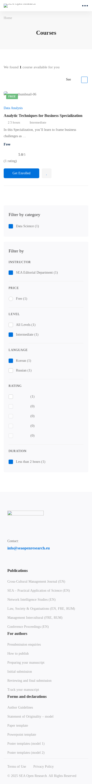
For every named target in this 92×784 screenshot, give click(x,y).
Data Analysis (13, 108)
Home (8, 18)
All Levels (26, 325)
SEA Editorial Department (37, 272)
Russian (24, 370)
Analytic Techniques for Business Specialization (43, 115)
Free (21, 298)
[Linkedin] (21, 563)
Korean (23, 360)
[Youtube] (32, 563)
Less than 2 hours (30, 462)
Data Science (27, 226)
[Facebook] (9, 563)
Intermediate (27, 334)
